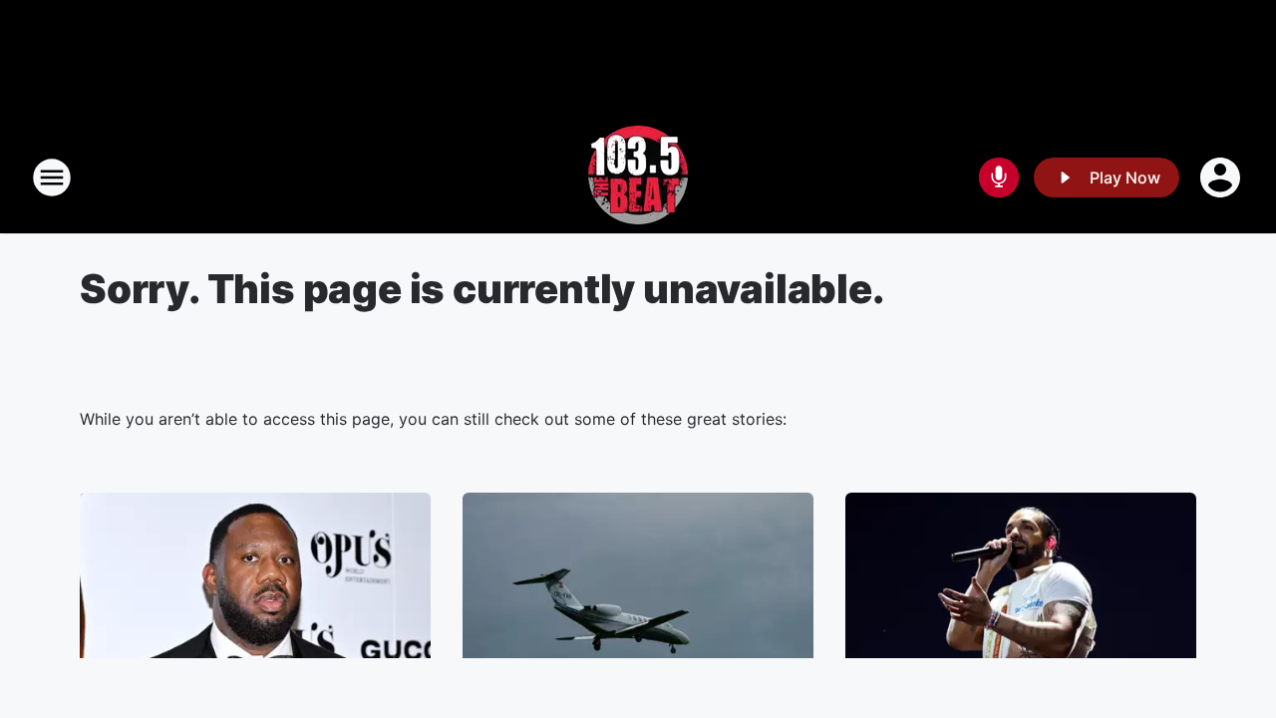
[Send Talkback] (999, 177)
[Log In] (1222, 177)
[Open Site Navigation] (52, 177)
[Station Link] (638, 177)
